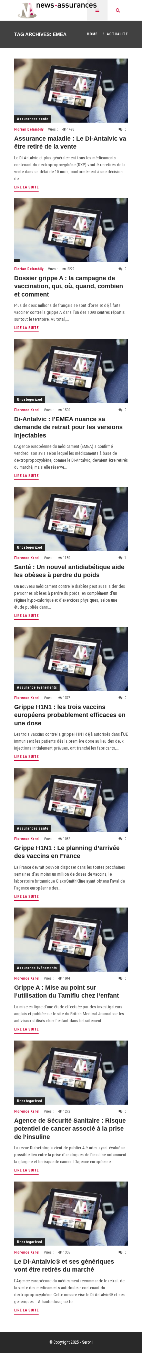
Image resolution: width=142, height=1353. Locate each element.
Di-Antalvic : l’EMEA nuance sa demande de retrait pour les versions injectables (68, 427)
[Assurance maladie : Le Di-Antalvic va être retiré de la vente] (71, 91)
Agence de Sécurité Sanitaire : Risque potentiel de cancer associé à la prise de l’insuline (70, 1128)
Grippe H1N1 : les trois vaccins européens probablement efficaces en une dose (69, 715)
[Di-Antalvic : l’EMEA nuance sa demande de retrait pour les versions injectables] (71, 371)
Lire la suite (26, 187)
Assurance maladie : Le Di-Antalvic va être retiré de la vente (70, 142)
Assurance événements (37, 687)
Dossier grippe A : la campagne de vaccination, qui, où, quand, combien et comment (68, 286)
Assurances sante (32, 119)
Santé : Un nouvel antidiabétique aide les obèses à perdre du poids (69, 571)
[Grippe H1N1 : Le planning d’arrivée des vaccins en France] (71, 800)
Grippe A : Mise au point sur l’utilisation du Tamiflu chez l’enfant (66, 991)
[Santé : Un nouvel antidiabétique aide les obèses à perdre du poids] (71, 519)
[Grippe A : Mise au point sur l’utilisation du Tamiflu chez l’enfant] (71, 940)
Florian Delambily (28, 129)
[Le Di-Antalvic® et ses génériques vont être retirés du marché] (71, 1214)
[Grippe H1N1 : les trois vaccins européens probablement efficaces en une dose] (71, 659)
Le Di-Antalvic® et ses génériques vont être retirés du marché (64, 1265)
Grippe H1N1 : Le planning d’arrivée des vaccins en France (67, 851)
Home (92, 34)
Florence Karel (26, 410)
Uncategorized (29, 399)
